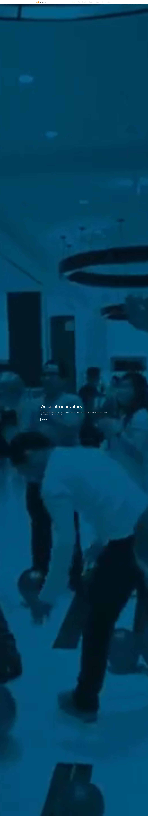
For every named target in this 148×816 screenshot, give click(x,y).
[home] (41, 2)
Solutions (91, 2)
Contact (108, 2)
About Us (97, 2)
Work (78, 2)
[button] (84, 2)
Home (73, 2)
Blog (103, 2)
